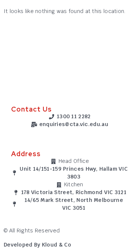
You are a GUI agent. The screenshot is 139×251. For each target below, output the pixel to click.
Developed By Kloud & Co (37, 244)
